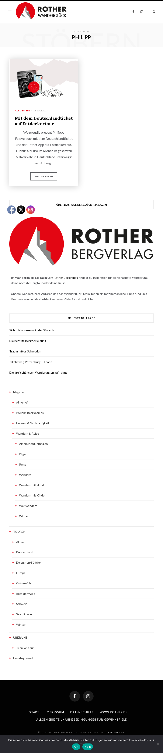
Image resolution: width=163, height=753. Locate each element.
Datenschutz (81, 712)
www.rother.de (113, 712)
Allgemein (22, 110)
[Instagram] (88, 696)
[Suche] (152, 11)
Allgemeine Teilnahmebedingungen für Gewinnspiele (81, 719)
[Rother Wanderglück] (41, 11)
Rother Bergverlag (66, 277)
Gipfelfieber (114, 732)
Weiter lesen (44, 176)
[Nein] (158, 744)
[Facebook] (74, 696)
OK (76, 746)
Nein (87, 746)
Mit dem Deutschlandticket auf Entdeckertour (44, 120)
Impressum (55, 712)
